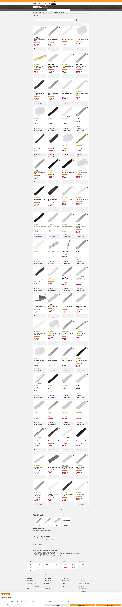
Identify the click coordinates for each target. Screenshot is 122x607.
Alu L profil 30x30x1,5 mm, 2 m (53, 360)
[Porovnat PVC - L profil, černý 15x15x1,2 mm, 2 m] (45, 187)
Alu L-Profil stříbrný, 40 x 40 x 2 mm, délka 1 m (81, 254)
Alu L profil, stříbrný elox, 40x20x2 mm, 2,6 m (81, 414)
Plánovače (46, 586)
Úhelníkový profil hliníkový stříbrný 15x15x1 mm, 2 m (81, 121)
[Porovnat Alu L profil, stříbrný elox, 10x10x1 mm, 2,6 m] (59, 27)
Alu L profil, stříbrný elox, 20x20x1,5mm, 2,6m (38, 495)
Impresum (81, 580)
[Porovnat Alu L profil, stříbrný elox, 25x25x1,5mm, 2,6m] (59, 402)
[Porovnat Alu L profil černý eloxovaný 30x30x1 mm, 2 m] (59, 428)
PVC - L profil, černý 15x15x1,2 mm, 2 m (40, 200)
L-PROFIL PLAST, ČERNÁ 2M (52, 172)
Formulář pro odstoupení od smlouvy (33, 581)
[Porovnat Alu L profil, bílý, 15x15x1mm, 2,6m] (59, 214)
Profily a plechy (50, 12)
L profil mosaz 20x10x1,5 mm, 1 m (81, 146)
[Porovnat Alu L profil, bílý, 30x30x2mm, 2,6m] (73, 214)
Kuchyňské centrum (65, 578)
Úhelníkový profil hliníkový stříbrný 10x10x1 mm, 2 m (81, 227)
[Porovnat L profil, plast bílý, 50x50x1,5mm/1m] (73, 108)
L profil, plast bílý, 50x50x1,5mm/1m (67, 120)
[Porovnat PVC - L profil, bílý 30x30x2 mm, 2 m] (73, 27)
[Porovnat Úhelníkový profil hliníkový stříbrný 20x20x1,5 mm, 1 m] (73, 268)
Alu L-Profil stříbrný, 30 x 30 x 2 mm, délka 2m (53, 94)
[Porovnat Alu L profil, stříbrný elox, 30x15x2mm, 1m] (73, 375)
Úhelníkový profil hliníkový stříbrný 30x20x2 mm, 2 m (53, 67)
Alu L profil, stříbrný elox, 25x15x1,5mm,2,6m (38, 414)
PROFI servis (46, 583)
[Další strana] (67, 510)
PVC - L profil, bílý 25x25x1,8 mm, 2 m (82, 39)
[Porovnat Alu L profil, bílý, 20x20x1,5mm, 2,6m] (87, 81)
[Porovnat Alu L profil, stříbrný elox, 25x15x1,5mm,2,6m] (45, 402)
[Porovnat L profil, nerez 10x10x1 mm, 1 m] (87, 321)
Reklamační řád (82, 585)
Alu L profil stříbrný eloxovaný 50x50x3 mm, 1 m (80, 468)
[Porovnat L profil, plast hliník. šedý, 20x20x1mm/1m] (45, 455)
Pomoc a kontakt (29, 578)
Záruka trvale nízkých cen (83, 581)
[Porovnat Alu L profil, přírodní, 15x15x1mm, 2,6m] (87, 268)
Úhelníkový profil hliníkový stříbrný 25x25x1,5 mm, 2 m (39, 173)
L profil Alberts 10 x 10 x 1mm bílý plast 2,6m (67, 67)
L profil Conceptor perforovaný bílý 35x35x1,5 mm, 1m (39, 334)
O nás (80, 578)
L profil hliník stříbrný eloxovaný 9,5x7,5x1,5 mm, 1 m (39, 441)
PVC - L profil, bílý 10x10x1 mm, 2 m (39, 360)
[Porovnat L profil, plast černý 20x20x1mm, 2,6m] (45, 214)
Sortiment (40, 12)
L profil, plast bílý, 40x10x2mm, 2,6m (82, 199)
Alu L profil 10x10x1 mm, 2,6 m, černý (40, 146)
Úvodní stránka (35, 12)
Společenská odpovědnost (83, 586)
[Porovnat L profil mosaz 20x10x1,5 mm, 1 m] (87, 135)
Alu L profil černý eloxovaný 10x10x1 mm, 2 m (67, 495)
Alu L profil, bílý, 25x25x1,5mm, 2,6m (67, 93)
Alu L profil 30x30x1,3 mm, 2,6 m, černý (53, 200)
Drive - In (63, 583)
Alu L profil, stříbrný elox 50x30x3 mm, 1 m (67, 414)
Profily (59, 12)
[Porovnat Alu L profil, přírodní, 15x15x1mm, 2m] (73, 187)
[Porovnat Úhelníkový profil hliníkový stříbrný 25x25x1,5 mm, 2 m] (45, 160)
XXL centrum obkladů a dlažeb (67, 581)
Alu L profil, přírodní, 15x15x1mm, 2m (68, 199)
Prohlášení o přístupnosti (83, 591)
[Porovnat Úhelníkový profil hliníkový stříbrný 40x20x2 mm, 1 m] (87, 375)
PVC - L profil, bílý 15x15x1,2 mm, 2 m (40, 120)
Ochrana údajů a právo (83, 588)
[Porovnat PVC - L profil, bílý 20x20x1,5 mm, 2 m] (73, 135)
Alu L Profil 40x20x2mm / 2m (52, 306)
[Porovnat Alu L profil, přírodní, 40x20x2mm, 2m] (59, 268)
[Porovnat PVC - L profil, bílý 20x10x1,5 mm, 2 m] (59, 321)
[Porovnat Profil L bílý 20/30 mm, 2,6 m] (87, 482)
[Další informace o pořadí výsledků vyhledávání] (43, 24)
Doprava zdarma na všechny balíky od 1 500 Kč (61, 1)
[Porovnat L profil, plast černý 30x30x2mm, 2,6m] (59, 108)
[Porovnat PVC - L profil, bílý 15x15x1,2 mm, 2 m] (45, 108)
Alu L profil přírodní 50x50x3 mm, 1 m (68, 360)
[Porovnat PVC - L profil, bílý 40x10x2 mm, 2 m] (87, 160)
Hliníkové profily (50, 530)
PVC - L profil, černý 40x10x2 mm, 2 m (68, 172)
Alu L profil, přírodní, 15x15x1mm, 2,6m (81, 280)
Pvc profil (46, 530)
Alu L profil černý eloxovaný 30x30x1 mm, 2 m (53, 441)
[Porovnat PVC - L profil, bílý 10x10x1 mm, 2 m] (45, 348)
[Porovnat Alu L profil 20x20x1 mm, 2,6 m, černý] (59, 135)
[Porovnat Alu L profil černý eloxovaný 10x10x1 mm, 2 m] (73, 482)
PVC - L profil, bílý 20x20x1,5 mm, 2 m (68, 146)
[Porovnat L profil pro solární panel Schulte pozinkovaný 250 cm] (59, 241)
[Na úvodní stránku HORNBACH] (37, 7)
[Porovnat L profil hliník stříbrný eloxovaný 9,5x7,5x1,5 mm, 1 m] (45, 428)
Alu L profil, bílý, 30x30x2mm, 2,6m (67, 226)
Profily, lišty (55, 12)
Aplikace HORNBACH (48, 588)
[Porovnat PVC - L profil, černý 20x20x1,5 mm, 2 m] (87, 348)
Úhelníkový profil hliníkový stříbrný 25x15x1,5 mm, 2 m (67, 468)
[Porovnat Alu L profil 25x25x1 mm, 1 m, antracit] (59, 455)
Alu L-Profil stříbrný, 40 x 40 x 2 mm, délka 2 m (67, 334)
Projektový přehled (47, 580)
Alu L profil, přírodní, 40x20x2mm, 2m (54, 279)
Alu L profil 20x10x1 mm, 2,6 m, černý (40, 279)
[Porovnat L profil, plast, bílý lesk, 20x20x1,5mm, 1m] (73, 428)
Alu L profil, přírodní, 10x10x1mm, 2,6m (67, 307)
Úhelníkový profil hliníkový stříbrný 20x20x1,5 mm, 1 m (67, 280)
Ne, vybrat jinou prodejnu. (60, 3)
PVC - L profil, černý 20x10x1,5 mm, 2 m (82, 441)
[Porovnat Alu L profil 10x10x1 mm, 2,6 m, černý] (45, 135)
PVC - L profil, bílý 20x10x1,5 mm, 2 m (54, 333)
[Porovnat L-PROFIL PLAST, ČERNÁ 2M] (59, 160)
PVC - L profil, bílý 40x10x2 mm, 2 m (81, 172)
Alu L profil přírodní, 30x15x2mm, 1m (39, 387)
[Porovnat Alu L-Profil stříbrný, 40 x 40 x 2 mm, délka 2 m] (73, 321)
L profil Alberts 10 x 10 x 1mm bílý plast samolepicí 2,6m (39, 67)
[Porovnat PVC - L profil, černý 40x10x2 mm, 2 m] (73, 160)
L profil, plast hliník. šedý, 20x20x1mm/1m (38, 468)
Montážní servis (47, 585)
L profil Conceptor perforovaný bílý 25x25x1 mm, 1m (53, 495)
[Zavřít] (88, 4)
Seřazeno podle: (80, 24)
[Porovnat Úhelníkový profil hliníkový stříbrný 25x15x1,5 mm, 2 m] (73, 455)
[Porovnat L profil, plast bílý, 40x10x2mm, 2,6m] (87, 187)
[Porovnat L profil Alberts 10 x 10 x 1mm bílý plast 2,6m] (73, 54)
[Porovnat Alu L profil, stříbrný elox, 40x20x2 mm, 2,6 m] (87, 402)
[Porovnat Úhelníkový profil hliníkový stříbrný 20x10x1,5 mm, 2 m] (45, 27)
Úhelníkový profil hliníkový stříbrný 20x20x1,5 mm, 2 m (81, 67)
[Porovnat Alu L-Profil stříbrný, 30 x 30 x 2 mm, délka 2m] (59, 81)
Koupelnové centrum (65, 580)
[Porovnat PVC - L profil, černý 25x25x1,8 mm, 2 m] (59, 375)
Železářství (44, 12)
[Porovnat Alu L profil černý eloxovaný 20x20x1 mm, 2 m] (45, 81)
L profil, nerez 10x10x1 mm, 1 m (81, 333)
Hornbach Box (64, 586)
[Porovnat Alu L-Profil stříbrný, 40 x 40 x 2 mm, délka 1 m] (87, 241)
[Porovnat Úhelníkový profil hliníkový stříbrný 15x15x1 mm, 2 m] (87, 108)
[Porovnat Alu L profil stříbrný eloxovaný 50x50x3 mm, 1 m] (87, 455)
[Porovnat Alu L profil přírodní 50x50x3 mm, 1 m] (73, 348)
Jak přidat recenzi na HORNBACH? (33, 586)
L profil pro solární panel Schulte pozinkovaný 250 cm (53, 254)
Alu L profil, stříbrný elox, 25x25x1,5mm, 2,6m (52, 414)
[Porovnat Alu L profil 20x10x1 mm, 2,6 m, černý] (45, 268)
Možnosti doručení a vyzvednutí (32, 583)
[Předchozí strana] (55, 510)
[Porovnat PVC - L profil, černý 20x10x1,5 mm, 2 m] (87, 428)
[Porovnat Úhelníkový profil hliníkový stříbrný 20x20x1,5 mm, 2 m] (87, 54)
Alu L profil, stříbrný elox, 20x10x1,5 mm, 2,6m (81, 307)
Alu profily (37, 530)
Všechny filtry (81, 19)
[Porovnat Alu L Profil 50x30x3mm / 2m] (73, 241)
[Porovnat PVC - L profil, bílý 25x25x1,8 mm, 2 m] (87, 27)
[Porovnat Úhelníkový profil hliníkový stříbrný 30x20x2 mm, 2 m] (59, 54)
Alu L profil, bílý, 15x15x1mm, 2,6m (53, 226)
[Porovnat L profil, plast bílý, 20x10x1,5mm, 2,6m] (45, 241)
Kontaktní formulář (30, 580)
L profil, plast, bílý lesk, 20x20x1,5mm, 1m (65, 441)
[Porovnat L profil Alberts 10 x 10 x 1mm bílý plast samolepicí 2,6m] (45, 54)
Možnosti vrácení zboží (30, 585)
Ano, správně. (54, 3)
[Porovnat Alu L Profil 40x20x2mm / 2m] (59, 294)
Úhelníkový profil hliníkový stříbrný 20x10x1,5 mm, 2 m (39, 40)
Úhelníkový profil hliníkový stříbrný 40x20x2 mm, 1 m (81, 388)
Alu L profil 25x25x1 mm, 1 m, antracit (54, 467)
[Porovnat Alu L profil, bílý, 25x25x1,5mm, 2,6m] (73, 81)
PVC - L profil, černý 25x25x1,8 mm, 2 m (54, 388)
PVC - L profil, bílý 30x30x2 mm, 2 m (67, 39)
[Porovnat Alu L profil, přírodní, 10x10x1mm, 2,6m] (73, 294)
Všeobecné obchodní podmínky (84, 583)
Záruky (28, 588)
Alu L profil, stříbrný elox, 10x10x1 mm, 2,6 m (53, 40)
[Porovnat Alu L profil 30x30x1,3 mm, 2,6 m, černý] (59, 187)
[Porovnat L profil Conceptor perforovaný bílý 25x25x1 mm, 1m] (59, 482)
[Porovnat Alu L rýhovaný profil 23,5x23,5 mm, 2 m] (45, 294)
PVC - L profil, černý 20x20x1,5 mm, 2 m (82, 361)
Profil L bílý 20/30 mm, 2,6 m (80, 494)
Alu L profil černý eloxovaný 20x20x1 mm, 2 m (39, 94)
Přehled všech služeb (48, 578)
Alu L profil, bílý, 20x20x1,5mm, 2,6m (82, 93)
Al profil (34, 530)
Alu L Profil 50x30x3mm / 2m (66, 253)
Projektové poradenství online (49, 581)
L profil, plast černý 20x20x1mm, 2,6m (40, 226)
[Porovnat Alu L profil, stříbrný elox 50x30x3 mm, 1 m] (73, 402)
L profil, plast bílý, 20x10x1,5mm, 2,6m (39, 254)
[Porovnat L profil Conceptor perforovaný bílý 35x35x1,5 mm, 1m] (45, 321)
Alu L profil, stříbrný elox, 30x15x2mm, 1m (66, 388)
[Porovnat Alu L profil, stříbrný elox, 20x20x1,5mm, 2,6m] (45, 482)
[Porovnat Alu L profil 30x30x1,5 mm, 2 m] (59, 348)
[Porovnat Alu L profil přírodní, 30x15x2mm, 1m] (45, 375)
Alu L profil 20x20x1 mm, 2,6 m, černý (54, 146)
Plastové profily (42, 530)
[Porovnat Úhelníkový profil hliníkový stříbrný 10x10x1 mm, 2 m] (87, 214)
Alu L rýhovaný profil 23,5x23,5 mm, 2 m (40, 307)
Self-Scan (63, 585)
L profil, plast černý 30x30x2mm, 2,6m (54, 120)
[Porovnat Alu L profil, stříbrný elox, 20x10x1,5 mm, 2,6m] (87, 294)
